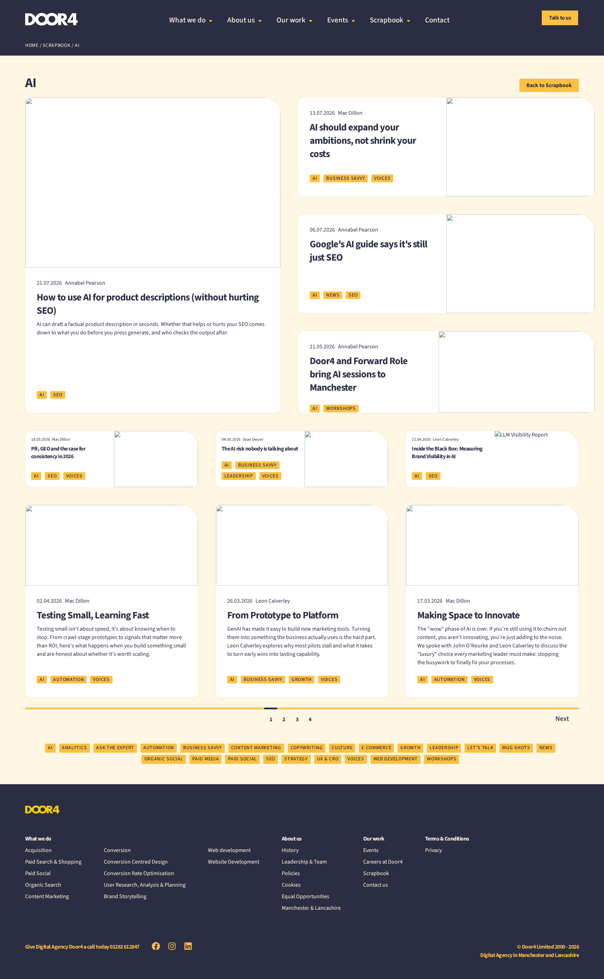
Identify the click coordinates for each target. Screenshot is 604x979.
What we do (187, 20)
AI (41, 394)
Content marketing (256, 747)
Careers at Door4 (383, 862)
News (332, 295)
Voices (382, 178)
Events (337, 20)
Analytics (74, 747)
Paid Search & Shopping (53, 862)
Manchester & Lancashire (311, 908)
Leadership (238, 476)
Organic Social (164, 758)
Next (562, 719)
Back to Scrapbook (549, 85)
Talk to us (560, 18)
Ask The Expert (115, 747)
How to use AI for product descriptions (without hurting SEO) (148, 304)
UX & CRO (328, 758)
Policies (291, 873)
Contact (437, 20)
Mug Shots (516, 747)
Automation (68, 679)
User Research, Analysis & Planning (145, 885)
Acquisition (38, 850)
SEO (57, 394)
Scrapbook (386, 20)
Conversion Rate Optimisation (139, 873)
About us (241, 20)
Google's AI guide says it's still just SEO (368, 250)
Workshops (340, 408)
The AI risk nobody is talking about (260, 449)
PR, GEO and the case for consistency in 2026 (58, 452)
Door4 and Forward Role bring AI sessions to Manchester (359, 374)
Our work (290, 20)
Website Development (233, 862)
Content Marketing (47, 896)
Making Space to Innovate (468, 615)
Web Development (395, 758)
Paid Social (242, 758)
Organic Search (43, 885)
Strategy (296, 758)
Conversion (117, 850)
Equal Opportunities (305, 896)
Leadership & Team (304, 862)
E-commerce (376, 747)
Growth (302, 679)
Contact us (375, 885)
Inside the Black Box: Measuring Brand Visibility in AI (447, 452)
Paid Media (205, 758)
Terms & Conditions (447, 839)
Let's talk (480, 747)
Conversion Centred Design (136, 862)
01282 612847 (124, 947)
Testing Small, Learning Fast (93, 615)
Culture (342, 747)
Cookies (291, 885)
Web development (229, 850)
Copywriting (306, 747)
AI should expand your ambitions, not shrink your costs (363, 140)
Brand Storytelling (125, 896)
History (290, 850)
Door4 (51, 19)
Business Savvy (345, 178)
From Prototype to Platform (283, 615)
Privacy (433, 850)
